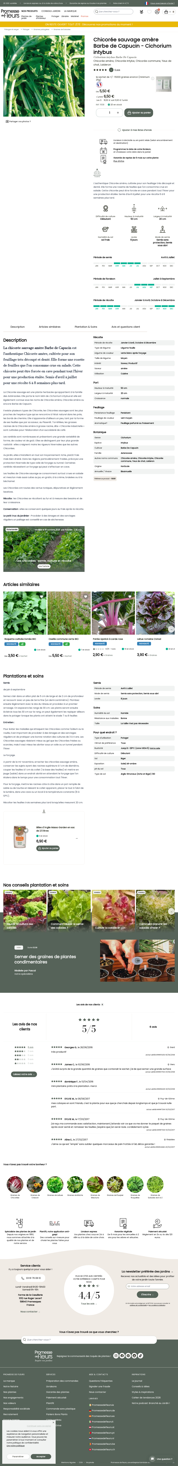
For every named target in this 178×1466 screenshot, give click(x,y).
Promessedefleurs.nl (102, 1438)
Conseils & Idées (140, 1386)
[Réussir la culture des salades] (24, 911)
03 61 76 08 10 (33, 1278)
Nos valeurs (9, 1403)
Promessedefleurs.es (103, 1416)
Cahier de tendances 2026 (146, 1397)
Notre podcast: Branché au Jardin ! (151, 1403)
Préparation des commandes (62, 1381)
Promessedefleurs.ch (103, 1449)
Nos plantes (9, 1392)
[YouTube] (134, 1355)
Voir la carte (155, 748)
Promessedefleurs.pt (103, 1432)
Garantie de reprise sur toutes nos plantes (88, 3)
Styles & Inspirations (143, 1392)
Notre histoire (10, 1386)
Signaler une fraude (99, 1386)
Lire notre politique (16, 1445)
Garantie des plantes (57, 1392)
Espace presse (11, 1419)
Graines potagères (41, 29)
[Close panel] (53, 1422)
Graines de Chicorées (15, 1196)
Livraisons (51, 1386)
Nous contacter (97, 1392)
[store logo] (10, 13)
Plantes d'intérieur (41, 17)
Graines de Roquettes (135, 1196)
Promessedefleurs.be (103, 1444)
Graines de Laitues (55, 1195)
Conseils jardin (50, 11)
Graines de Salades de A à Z (155, 1196)
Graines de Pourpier (115, 1195)
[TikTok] (140, 1355)
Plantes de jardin (26, 17)
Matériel (75, 16)
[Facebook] (122, 1355)
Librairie (65, 16)
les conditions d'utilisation (157, 1305)
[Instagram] (116, 1355)
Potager (55, 16)
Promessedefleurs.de (103, 1410)
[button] (141, 12)
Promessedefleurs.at (102, 1427)
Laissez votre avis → (24, 1074)
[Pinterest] (128, 1355)
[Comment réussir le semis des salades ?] (69, 911)
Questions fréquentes (101, 1381)
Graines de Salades (62, 29)
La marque (70, 11)
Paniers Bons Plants (56, 1414)
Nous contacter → (30, 1311)
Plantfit (50, 1403)
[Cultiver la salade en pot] (113, 911)
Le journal (137, 1381)
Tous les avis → (89, 1303)
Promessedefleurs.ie (102, 1405)
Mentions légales (68, 1462)
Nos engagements (13, 1397)
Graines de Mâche (75, 1195)
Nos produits (29, 11)
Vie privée (90, 1462)
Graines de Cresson (35, 1196)
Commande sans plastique (60, 1408)
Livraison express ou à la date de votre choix (43, 3)
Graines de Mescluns (95, 1196)
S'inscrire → (147, 1294)
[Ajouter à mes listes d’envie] (41, 596)
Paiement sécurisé (56, 1397)
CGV (81, 1462)
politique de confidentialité (138, 1305)
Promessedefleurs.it (102, 1421)
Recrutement (10, 1414)
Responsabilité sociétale (16, 1408)
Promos (84, 16)
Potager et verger (11, 29)
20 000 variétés (10, 3)
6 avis (117, 69)
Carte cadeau (53, 1419)
